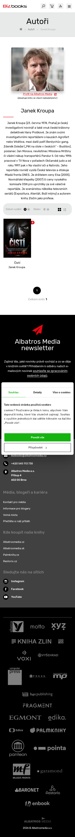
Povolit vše (37, 437)
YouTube (16, 596)
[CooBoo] (61, 641)
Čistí (17, 262)
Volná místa (10, 515)
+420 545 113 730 (22, 463)
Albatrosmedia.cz (13, 542)
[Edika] (57, 717)
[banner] (15, 6)
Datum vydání (13, 209)
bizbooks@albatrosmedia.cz (29, 455)
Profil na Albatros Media (37, 94)
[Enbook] (37, 804)
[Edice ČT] (16, 730)
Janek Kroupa (16, 267)
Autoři (31, 29)
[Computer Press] (14, 676)
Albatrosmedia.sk (13, 548)
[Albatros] (16, 627)
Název (37, 209)
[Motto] (37, 627)
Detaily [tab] (37, 392)
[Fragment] (38, 705)
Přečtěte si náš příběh (16, 521)
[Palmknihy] (48, 730)
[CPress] (37, 676)
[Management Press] (60, 676)
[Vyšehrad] (48, 655)
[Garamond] (50, 771)
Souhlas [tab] (13, 392)
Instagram (17, 581)
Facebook (17, 589)
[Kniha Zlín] (31, 641)
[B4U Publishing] (37, 694)
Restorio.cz (10, 561)
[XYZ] (58, 627)
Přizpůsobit (35, 447)
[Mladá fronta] (21, 771)
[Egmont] (25, 717)
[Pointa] (49, 748)
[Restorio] (52, 790)
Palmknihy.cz (11, 554)
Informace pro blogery (16, 508)
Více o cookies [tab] (61, 392)
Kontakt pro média (14, 502)
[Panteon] (18, 748)
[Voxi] (23, 655)
